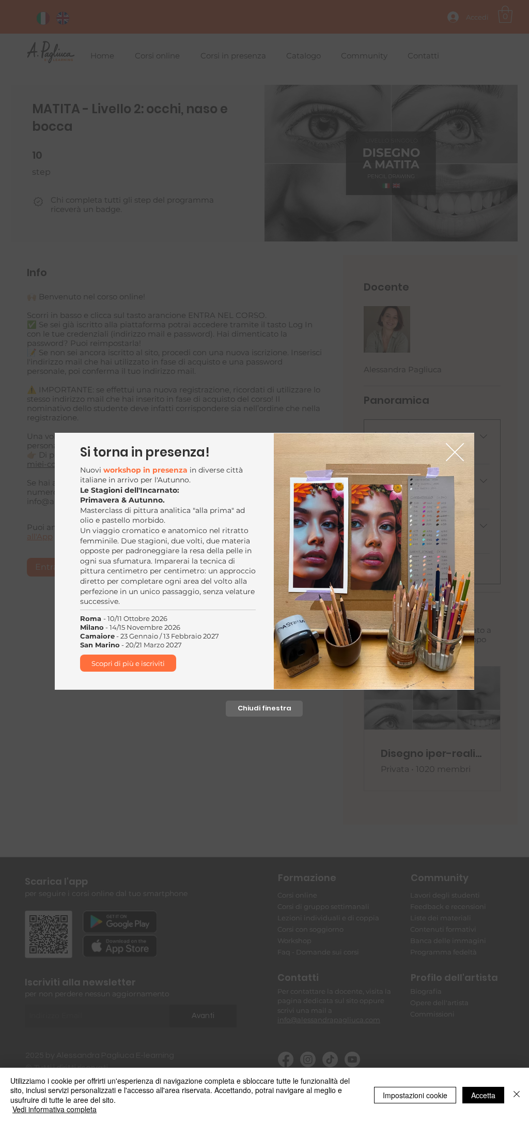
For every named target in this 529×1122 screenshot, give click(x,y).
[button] (455, 452)
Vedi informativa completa (54, 1109)
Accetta (483, 1095)
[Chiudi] (516, 1095)
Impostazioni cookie (415, 1095)
